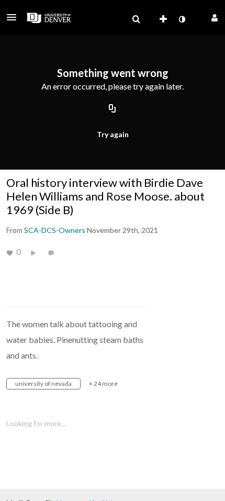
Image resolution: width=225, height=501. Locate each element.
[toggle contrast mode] (181, 19)
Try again (113, 134)
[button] (14, 17)
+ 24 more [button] (103, 383)
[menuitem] (136, 19)
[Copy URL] (112, 109)
